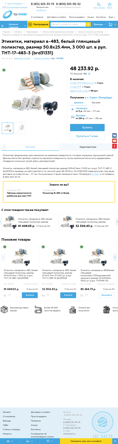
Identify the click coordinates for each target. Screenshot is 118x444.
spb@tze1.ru (42, 10)
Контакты (101, 17)
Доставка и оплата (56, 17)
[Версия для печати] (115, 59)
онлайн (95, 174)
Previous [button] (4, 147)
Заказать (106, 295)
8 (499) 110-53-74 (71, 422)
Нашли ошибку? (42, 58)
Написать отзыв (22, 58)
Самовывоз (81, 108)
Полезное (36, 421)
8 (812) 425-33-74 (42, 4)
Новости (7, 434)
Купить (87, 127)
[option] (34, 93)
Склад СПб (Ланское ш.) (82, 83)
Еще (111, 17)
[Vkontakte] (114, 135)
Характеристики (88, 147)
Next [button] (115, 257)
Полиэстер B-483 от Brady (56, 193)
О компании (37, 17)
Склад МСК (75, 87)
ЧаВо (5, 425)
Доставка (80, 115)
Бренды (7, 421)
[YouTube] (114, 141)
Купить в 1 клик (87, 136)
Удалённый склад (79, 91)
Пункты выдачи (77, 17)
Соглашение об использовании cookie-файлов (43, 437)
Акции (90, 17)
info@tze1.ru (69, 434)
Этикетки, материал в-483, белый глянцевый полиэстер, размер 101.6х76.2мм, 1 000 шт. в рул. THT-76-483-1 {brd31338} (21, 274)
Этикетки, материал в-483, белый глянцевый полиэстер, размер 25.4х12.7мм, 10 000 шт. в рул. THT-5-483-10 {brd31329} (59, 274)
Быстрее (96, 102)
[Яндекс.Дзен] (114, 146)
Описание (30, 147)
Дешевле (78, 102)
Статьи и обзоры (11, 429)
